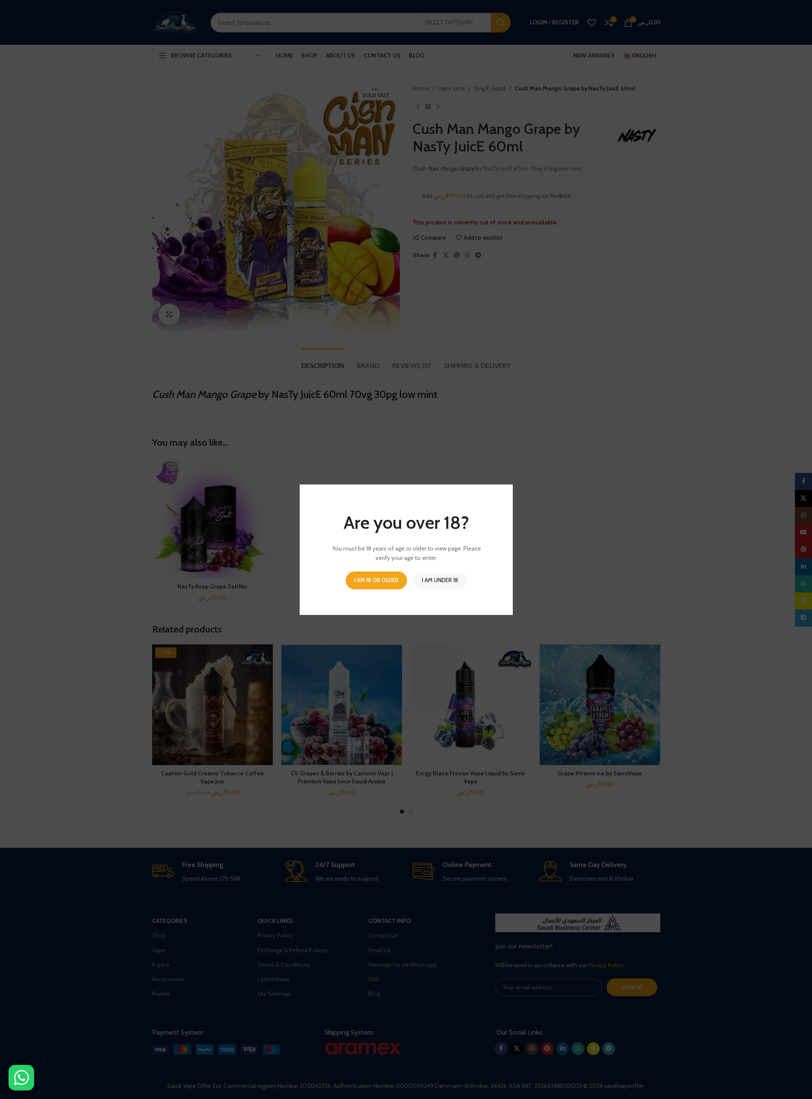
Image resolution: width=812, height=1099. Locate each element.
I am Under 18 (440, 579)
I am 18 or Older (376, 579)
